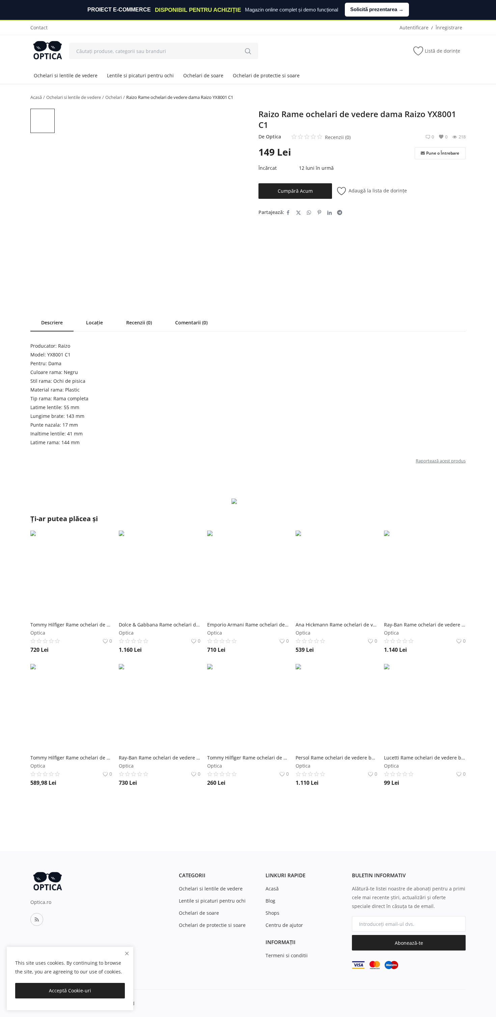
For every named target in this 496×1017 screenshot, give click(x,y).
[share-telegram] (339, 212)
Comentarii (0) (191, 322)
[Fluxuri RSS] (36, 919)
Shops (272, 913)
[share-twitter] (298, 212)
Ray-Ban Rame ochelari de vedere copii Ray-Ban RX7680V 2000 (425, 624)
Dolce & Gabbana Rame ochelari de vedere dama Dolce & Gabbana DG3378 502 (159, 624)
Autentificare (414, 27)
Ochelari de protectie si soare (266, 75)
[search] (248, 51)
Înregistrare (449, 27)
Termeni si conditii (287, 955)
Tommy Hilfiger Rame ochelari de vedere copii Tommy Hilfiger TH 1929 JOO (248, 757)
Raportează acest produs (441, 461)
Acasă (36, 97)
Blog (270, 901)
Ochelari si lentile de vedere (66, 75)
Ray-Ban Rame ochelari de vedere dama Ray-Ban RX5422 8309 (159, 757)
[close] (127, 953)
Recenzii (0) (139, 322)
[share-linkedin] (329, 212)
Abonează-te (409, 943)
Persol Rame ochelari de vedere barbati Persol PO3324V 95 (336, 757)
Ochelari (113, 97)
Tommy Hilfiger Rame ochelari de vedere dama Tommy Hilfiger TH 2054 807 (71, 624)
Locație (94, 322)
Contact (39, 27)
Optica (273, 136)
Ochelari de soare (203, 75)
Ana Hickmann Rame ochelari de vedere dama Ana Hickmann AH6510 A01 (336, 624)
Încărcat (267, 168)
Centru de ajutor (284, 925)
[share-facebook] (288, 212)
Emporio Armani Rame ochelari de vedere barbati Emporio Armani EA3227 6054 (248, 624)
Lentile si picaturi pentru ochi (140, 75)
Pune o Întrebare (442, 153)
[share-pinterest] (319, 212)
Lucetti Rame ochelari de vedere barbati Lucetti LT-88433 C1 (425, 757)
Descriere (52, 322)
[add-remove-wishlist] (102, 540)
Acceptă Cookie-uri (70, 990)
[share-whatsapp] (308, 212)
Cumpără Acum (295, 191)
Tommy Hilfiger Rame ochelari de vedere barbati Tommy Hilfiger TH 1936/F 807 (71, 757)
